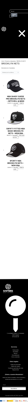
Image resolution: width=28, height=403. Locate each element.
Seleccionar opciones (18, 136)
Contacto (22, 26)
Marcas (22, 21)
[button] (22, 34)
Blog (21, 24)
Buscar (11, 8)
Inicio (21, 14)
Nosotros (22, 19)
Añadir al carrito (18, 104)
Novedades (23, 17)
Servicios (22, 22)
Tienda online (23, 16)
